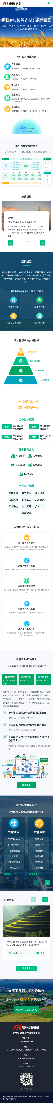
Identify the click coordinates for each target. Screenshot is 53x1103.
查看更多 (26, 784)
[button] (42, 243)
